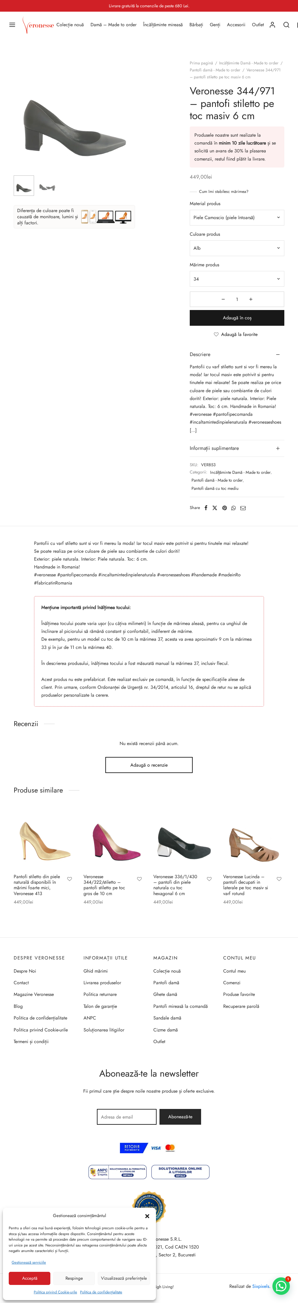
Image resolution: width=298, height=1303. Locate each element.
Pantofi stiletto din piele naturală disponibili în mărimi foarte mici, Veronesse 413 (37, 885)
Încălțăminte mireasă (163, 24)
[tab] (237, 354)
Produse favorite (239, 994)
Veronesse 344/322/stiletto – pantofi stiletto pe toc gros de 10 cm (104, 885)
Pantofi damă (166, 982)
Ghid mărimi (96, 971)
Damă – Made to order (113, 24)
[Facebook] (206, 508)
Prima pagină (201, 63)
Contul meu (234, 971)
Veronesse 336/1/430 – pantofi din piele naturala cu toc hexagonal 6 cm (175, 885)
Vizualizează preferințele (124, 1278)
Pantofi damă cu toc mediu (215, 488)
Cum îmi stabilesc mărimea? (224, 191)
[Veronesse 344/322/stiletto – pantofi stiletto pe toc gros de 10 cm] (114, 838)
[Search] (286, 24)
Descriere (200, 354)
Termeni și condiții (31, 1041)
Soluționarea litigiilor (104, 1029)
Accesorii (236, 24)
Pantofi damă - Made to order (215, 70)
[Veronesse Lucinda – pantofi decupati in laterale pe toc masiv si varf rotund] (253, 838)
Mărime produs (204, 264)
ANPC (90, 1018)
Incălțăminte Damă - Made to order (249, 63)
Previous (19, 123)
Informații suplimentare (214, 448)
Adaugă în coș (237, 317)
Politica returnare (100, 994)
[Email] (243, 508)
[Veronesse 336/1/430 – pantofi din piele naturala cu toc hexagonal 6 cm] (183, 838)
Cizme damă (165, 1029)
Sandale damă (167, 1018)
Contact (21, 982)
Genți (215, 24)
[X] (215, 508)
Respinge (74, 1278)
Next (129, 123)
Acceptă (29, 1278)
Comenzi (231, 982)
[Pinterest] (224, 508)
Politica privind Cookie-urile (55, 1292)
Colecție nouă (70, 24)
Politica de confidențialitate (101, 1292)
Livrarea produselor (102, 982)
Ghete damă (165, 994)
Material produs (205, 203)
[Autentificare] (272, 24)
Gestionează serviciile (29, 1262)
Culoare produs (205, 234)
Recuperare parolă (241, 1006)
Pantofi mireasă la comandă (180, 1006)
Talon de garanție (100, 1006)
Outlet (258, 24)
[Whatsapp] (233, 508)
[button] (147, 1216)
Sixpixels (260, 1286)
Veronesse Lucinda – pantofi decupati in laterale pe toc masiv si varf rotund (245, 885)
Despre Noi (25, 971)
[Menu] (12, 25)
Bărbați (196, 24)
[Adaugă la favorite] (69, 879)
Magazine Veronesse (34, 994)
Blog (18, 1006)
